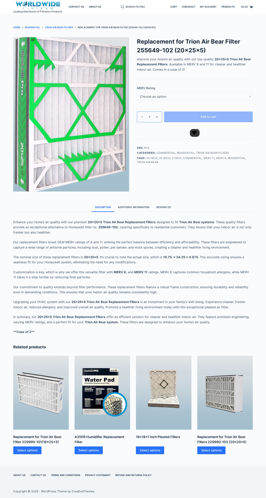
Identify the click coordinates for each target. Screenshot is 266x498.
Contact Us (76, 6)
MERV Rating (146, 88)
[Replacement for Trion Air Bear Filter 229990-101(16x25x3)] (41, 393)
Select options (27, 450)
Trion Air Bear (147, 162)
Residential (186, 152)
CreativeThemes (83, 491)
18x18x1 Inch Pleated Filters (158, 437)
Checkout (188, 6)
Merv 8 (221, 158)
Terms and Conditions (65, 475)
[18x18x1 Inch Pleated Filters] (163, 393)
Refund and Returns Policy (133, 475)
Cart (173, 6)
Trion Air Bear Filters (212, 152)
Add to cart (208, 117)
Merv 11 (209, 158)
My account (208, 6)
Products (228, 6)
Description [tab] (103, 207)
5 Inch (176, 158)
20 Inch (152, 158)
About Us (95, 6)
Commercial (166, 152)
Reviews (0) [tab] (163, 207)
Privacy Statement (97, 475)
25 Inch (164, 158)
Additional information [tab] (133, 207)
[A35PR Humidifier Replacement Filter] (102, 393)
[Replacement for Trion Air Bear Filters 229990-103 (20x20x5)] (225, 393)
